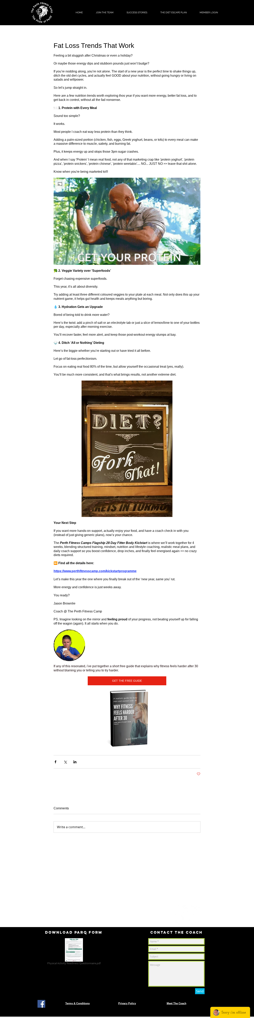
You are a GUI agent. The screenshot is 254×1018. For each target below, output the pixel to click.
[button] (104, 12)
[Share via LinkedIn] (75, 762)
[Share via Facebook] (55, 762)
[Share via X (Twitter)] (65, 762)
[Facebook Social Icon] (41, 1004)
